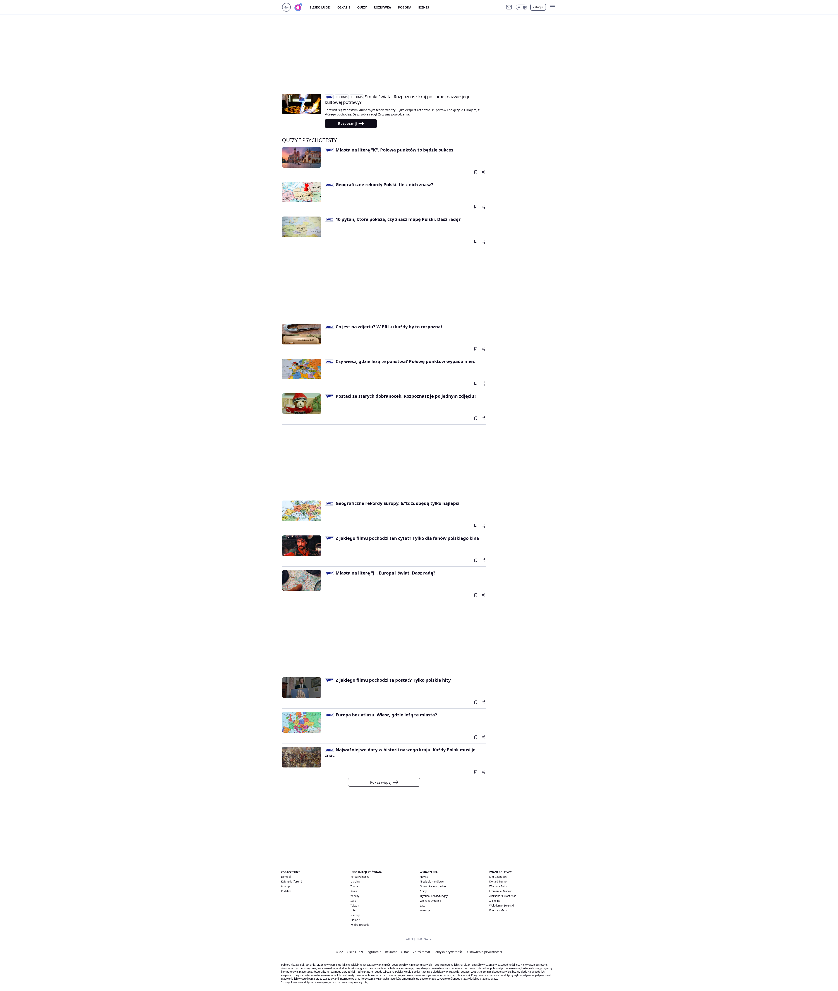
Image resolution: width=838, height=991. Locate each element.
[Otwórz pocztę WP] (508, 7)
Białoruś (355, 920)
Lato (422, 905)
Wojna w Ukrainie (430, 901)
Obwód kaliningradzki (433, 886)
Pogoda (404, 7)
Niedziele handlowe (432, 881)
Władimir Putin (498, 886)
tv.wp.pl (285, 886)
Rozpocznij (347, 123)
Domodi (286, 877)
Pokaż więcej (380, 782)
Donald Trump (498, 881)
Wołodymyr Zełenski (501, 905)
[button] (521, 7)
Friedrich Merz (498, 910)
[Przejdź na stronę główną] (286, 10)
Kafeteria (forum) (291, 881)
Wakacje (425, 910)
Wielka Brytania (359, 925)
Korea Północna (359, 877)
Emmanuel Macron (500, 891)
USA (353, 910)
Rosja (353, 891)
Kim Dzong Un (498, 877)
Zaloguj (538, 7)
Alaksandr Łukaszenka (502, 896)
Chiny (423, 891)
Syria (353, 901)
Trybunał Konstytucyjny (434, 896)
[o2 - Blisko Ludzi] (301, 7)
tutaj (365, 982)
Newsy (424, 877)
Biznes (423, 7)
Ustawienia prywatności (483, 952)
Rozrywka (382, 7)
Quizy (362, 7)
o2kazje (343, 7)
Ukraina (355, 881)
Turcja (354, 886)
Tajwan (354, 905)
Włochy (354, 896)
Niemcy (355, 915)
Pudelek (286, 891)
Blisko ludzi (319, 7)
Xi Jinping (494, 901)
